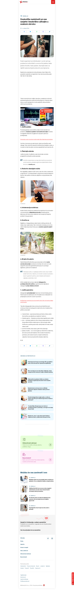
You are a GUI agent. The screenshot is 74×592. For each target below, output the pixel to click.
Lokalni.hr (42, 566)
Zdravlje (22, 538)
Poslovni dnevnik (31, 566)
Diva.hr (37, 566)
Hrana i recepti (24, 547)
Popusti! (27, 568)
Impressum (23, 577)
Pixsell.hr (32, 568)
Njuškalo (48, 566)
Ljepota (22, 544)
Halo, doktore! (24, 550)
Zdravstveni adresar (25, 553)
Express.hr (37, 568)
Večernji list (23, 566)
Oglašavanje (23, 575)
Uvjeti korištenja (24, 579)
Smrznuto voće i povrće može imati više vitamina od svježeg (36, 139)
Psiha (21, 541)
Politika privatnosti (24, 581)
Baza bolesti (23, 557)
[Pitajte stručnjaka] (73, 578)
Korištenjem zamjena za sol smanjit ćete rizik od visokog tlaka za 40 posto (36, 301)
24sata (22, 568)
